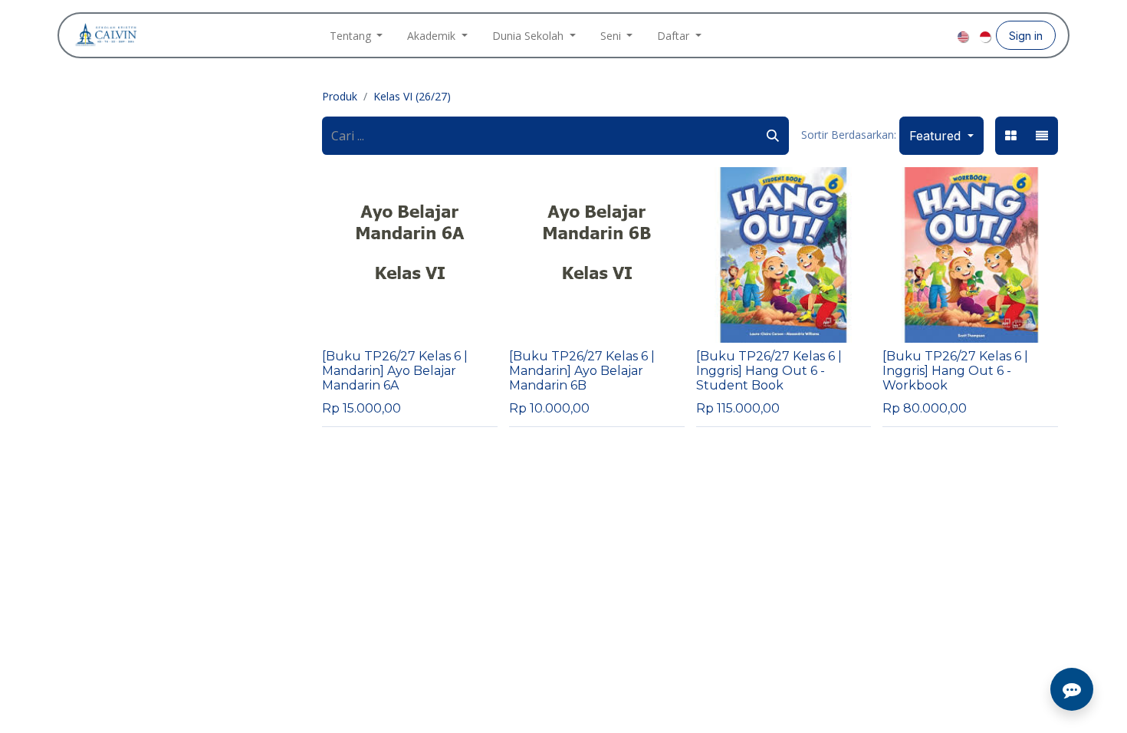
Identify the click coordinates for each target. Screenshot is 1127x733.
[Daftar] (1042, 136)
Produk (339, 96)
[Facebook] (894, 35)
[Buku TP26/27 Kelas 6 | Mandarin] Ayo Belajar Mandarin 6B (582, 371)
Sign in (1026, 35)
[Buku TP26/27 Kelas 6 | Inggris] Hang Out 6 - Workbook (955, 371)
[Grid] (1011, 136)
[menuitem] (356, 35)
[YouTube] (944, 35)
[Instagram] (919, 35)
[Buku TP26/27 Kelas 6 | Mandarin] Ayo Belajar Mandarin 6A (395, 371)
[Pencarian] (773, 136)
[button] (941, 136)
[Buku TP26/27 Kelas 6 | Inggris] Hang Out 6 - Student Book (769, 371)
